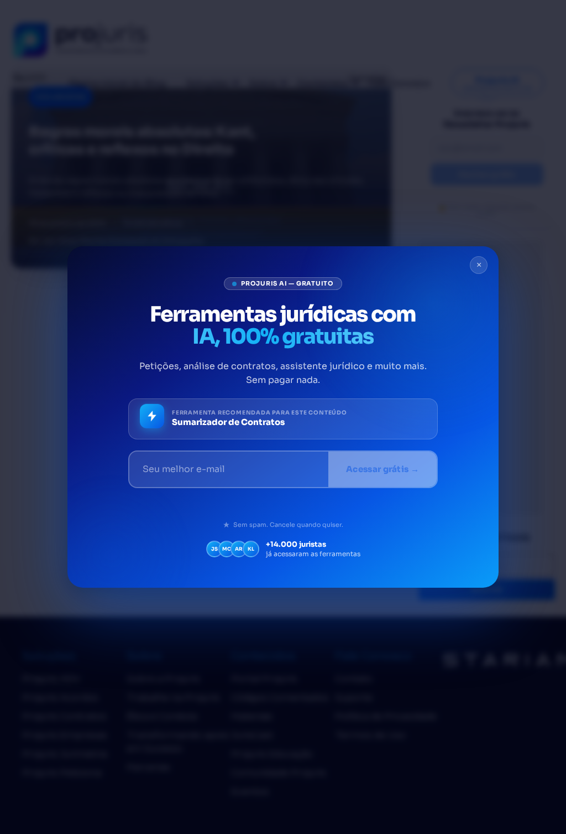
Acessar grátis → (382, 469)
